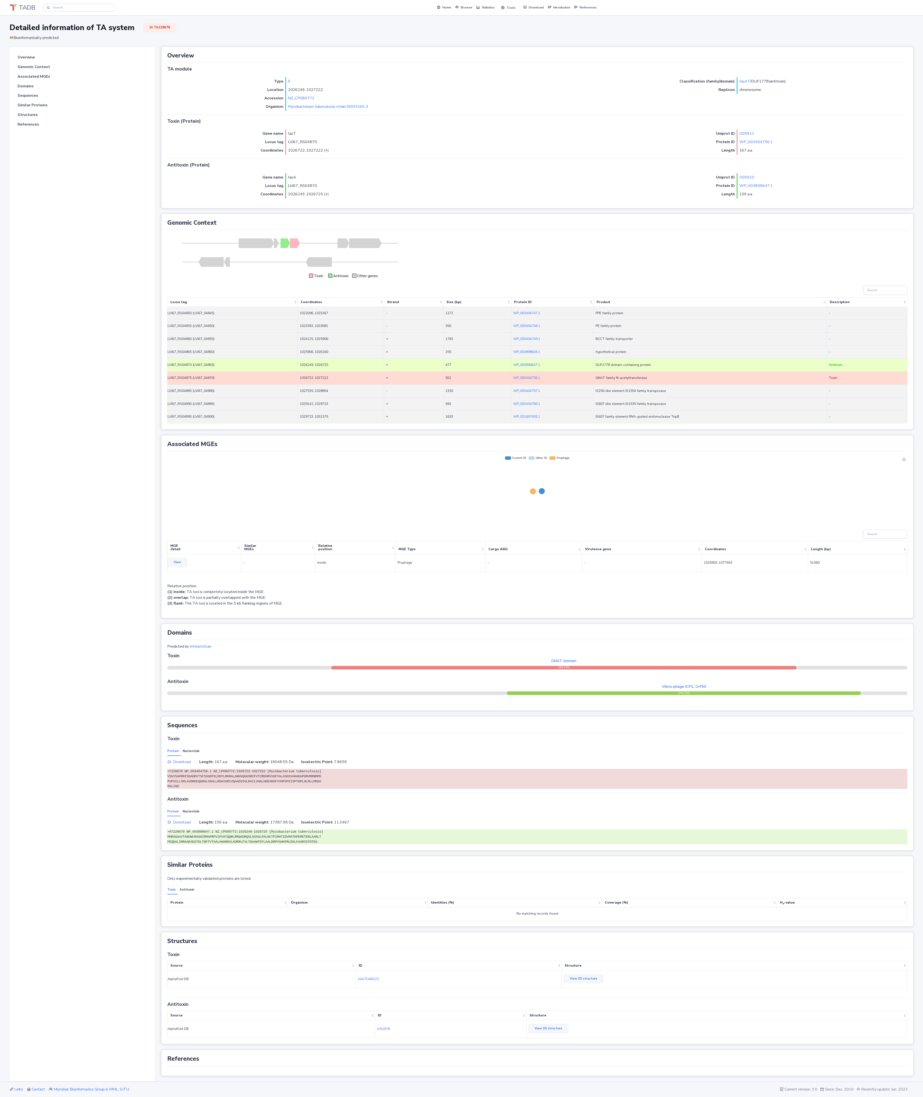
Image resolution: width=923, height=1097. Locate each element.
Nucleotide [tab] (191, 751)
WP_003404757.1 (526, 391)
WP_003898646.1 (526, 352)
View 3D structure (583, 978)
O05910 (746, 177)
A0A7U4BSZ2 (368, 979)
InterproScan (200, 646)
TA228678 (161, 27)
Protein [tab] (173, 751)
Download (182, 762)
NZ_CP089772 (301, 98)
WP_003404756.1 (756, 142)
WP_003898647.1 (756, 185)
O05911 (746, 133)
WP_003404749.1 (526, 339)
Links (18, 1089)
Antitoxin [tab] (187, 889)
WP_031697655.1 (526, 416)
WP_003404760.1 (526, 404)
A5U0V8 (383, 1029)
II (289, 81)
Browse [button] (466, 7)
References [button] (588, 7)
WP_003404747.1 (526, 313)
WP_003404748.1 (526, 326)
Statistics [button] (488, 7)
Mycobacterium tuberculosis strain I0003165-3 (328, 106)
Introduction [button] (561, 7)
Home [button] (447, 7)
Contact (38, 1089)
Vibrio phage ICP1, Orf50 (684, 686)
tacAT (744, 81)
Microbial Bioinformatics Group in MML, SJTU (91, 1089)
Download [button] (536, 7)
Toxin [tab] (171, 889)
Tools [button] (511, 8)
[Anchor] (197, 55)
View (177, 562)
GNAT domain (563, 660)
